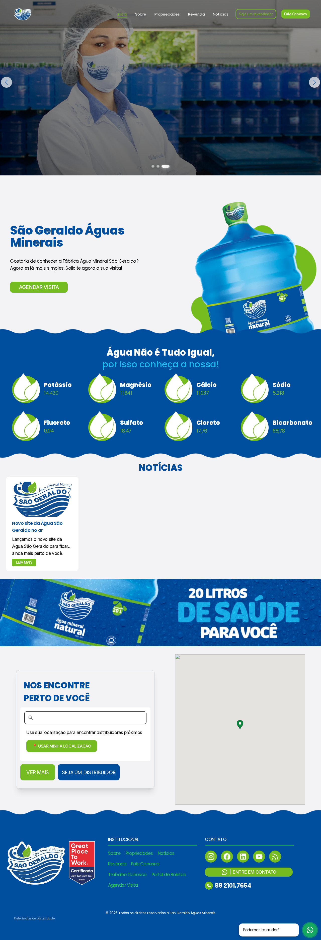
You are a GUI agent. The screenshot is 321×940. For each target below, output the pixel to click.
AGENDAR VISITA (39, 287)
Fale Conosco (295, 14)
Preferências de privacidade (34, 918)
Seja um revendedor (256, 14)
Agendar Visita (123, 885)
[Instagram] (211, 857)
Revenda (196, 14)
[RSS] (275, 857)
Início (122, 14)
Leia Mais (24, 562)
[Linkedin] (243, 857)
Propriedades (167, 14)
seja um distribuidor (89, 772)
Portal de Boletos (168, 874)
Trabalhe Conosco (127, 874)
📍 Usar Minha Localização (61, 746)
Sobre (140, 14)
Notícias (220, 14)
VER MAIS (37, 772)
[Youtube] (259, 857)
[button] (240, 724)
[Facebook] (227, 857)
